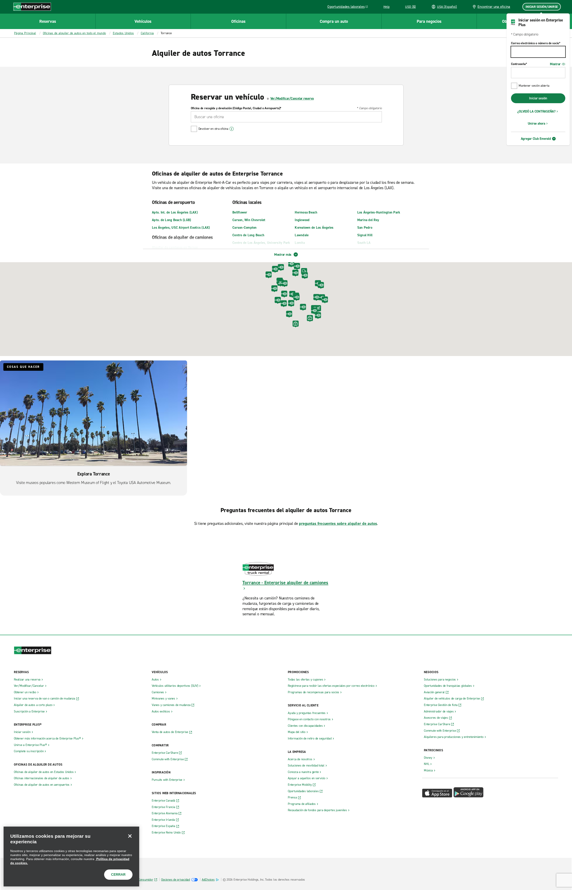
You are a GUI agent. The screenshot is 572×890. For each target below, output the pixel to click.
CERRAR (118, 874)
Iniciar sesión (538, 98)
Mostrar (555, 64)
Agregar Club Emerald (536, 138)
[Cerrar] (129, 836)
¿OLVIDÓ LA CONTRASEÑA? (536, 111)
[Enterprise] (32, 6)
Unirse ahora (536, 123)
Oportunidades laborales (348, 7)
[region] (71, 856)
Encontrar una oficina (493, 6)
